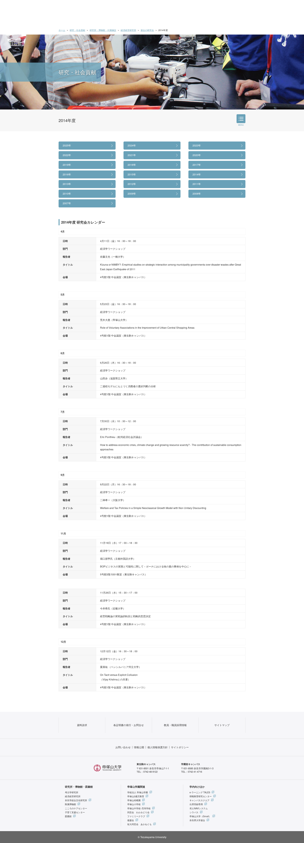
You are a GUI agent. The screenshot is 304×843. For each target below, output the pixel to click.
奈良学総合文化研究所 (76, 800)
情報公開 (139, 747)
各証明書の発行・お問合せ (128, 725)
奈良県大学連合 (197, 820)
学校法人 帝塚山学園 (137, 792)
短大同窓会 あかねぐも (139, 824)
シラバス (194, 812)
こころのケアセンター (76, 808)
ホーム (62, 30)
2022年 (67, 155)
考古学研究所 (71, 792)
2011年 (197, 184)
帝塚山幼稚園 (134, 800)
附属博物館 (70, 804)
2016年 (67, 174)
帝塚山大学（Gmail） (200, 816)
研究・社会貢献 (77, 30)
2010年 (67, 193)
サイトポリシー (180, 747)
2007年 (67, 203)
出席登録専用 (196, 804)
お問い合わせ (123, 747)
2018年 (132, 165)
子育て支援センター (75, 812)
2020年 (197, 155)
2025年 (67, 145)
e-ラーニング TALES (200, 792)
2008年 (197, 193)
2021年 (132, 155)
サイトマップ (222, 725)
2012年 (132, 184)
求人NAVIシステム (199, 808)
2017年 (197, 165)
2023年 (197, 145)
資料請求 (82, 725)
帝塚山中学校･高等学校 (139, 808)
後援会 (130, 820)
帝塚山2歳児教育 (135, 796)
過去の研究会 (147, 30)
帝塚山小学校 (134, 804)
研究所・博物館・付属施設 (103, 30)
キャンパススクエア (199, 800)
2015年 (132, 174)
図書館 (68, 816)
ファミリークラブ (136, 816)
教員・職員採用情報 (175, 725)
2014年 (197, 174)
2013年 (67, 184)
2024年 (132, 145)
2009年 (132, 193)
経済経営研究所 (128, 30)
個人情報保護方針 (157, 747)
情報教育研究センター (201, 796)
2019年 (67, 165)
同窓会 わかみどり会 (138, 812)
